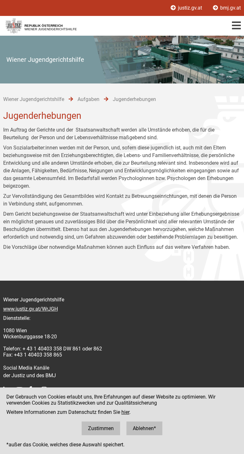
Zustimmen (101, 428)
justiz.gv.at (190, 8)
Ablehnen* (144, 428)
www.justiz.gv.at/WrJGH (30, 309)
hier (125, 412)
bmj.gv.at (230, 8)
